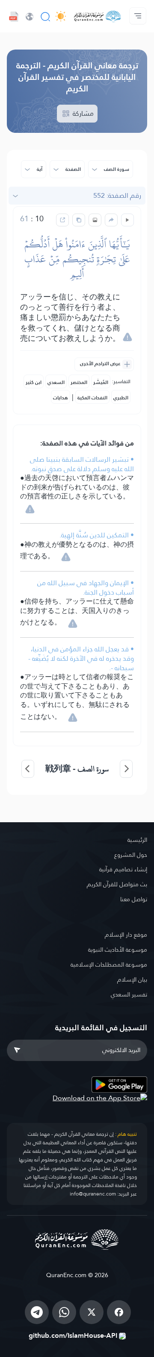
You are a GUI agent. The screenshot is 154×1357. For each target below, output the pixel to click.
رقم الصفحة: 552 (117, 195)
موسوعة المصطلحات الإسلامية (109, 964)
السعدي (56, 382)
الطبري (120, 397)
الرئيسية (137, 839)
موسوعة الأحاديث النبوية (117, 949)
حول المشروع (130, 854)
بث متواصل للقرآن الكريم (117, 884)
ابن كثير (33, 382)
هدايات (60, 397)
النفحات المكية (92, 397)
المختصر (79, 382)
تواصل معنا (133, 899)
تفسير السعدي (129, 994)
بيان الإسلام (132, 979)
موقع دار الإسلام (126, 934)
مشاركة (82, 113)
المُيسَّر (100, 382)
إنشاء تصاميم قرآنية (123, 869)
